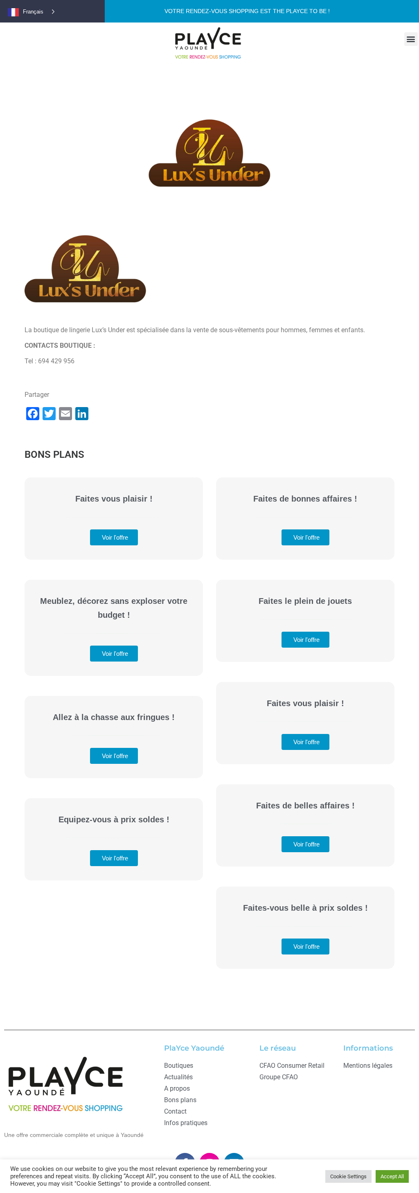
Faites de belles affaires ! (305, 805)
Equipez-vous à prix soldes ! (114, 819)
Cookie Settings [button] (348, 1176)
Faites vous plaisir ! (114, 498)
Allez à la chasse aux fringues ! (114, 717)
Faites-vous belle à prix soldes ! (305, 907)
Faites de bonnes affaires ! (305, 498)
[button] (411, 39)
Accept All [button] (392, 1176)
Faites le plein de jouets (305, 601)
